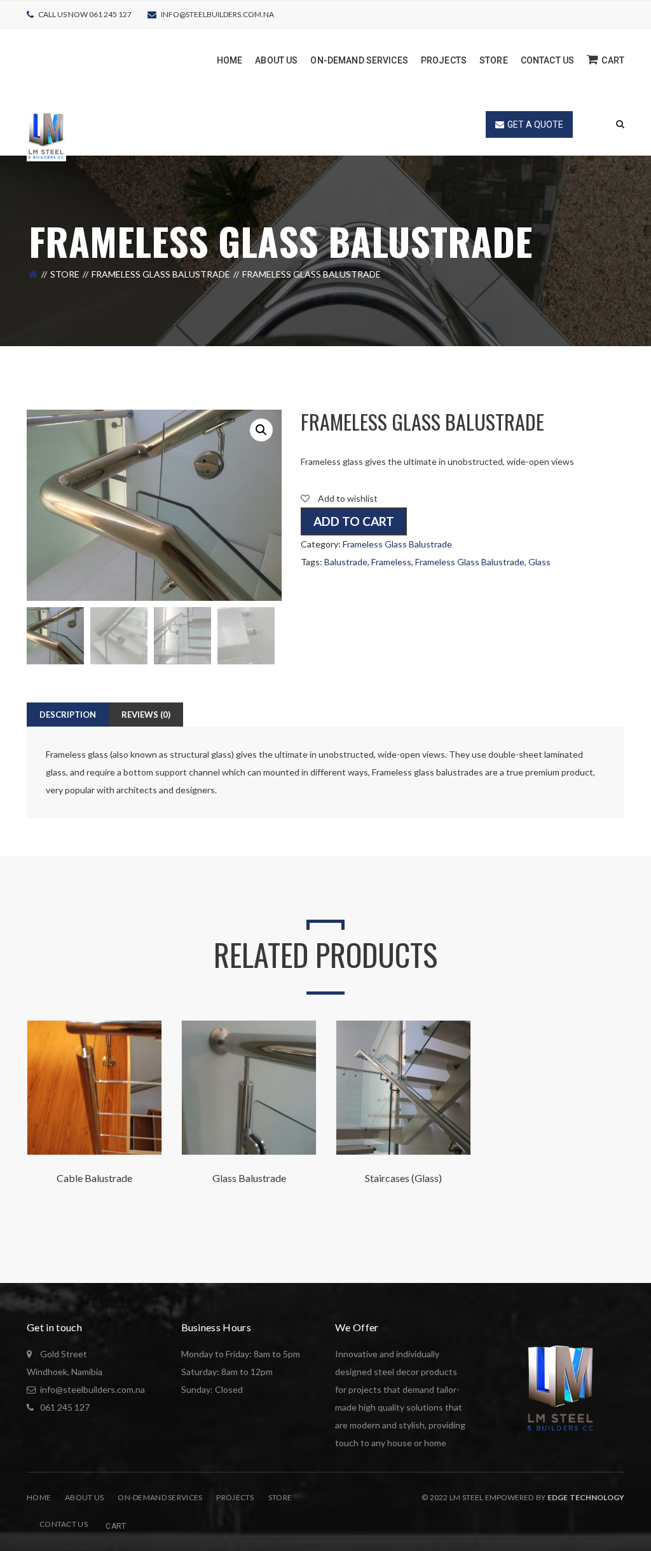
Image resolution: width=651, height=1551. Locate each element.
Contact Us (63, 1524)
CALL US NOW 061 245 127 (85, 14)
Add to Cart (353, 521)
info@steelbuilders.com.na (217, 14)
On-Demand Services (160, 1497)
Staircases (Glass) (403, 1178)
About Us (84, 1497)
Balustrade (345, 561)
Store (64, 274)
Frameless (391, 561)
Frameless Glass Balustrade (161, 274)
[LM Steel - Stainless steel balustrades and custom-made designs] (46, 134)
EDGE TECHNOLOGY (585, 1497)
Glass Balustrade (249, 1178)
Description (67, 714)
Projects (235, 1497)
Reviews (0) (145, 714)
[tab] (68, 714)
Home (39, 1497)
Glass (539, 561)
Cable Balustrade (94, 1178)
